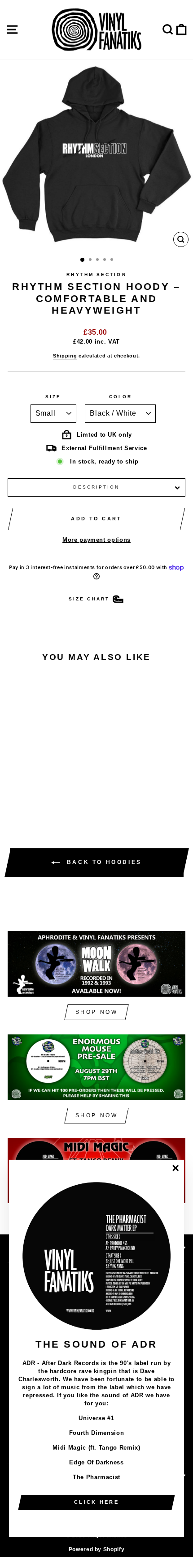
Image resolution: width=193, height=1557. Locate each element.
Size (53, 396)
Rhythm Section (96, 274)
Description (96, 487)
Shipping (65, 355)
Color (120, 396)
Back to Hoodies (103, 862)
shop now (96, 1012)
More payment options (96, 539)
